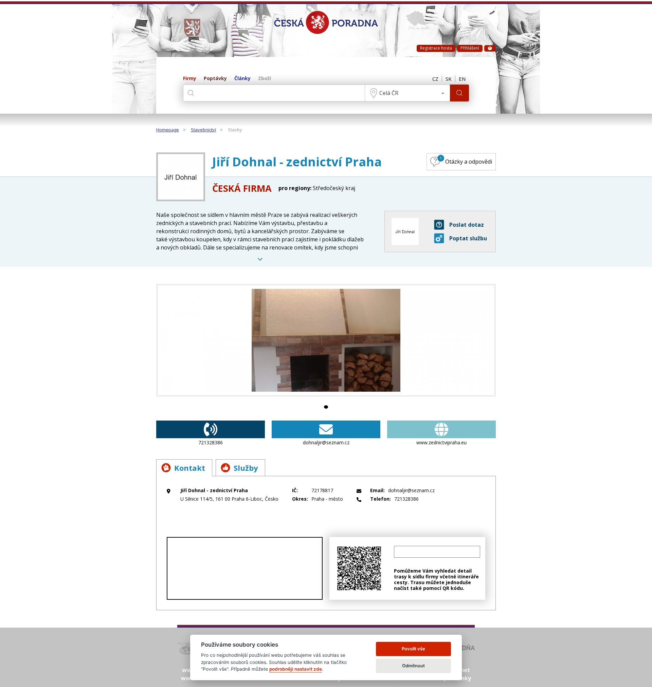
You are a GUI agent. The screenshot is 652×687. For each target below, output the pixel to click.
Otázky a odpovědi (466, 160)
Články (242, 78)
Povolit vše (413, 648)
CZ (435, 79)
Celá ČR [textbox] (388, 93)
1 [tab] (326, 407)
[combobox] (407, 93)
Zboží (264, 78)
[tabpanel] (326, 340)
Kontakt (189, 468)
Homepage (167, 130)
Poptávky (215, 78)
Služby (246, 468)
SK (449, 79)
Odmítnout (413, 665)
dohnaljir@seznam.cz (326, 442)
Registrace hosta (436, 48)
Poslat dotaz (466, 224)
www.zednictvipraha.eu (441, 442)
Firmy (189, 78)
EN (462, 79)
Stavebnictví (203, 130)
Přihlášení (469, 48)
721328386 (210, 442)
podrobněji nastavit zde (295, 669)
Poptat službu (468, 238)
